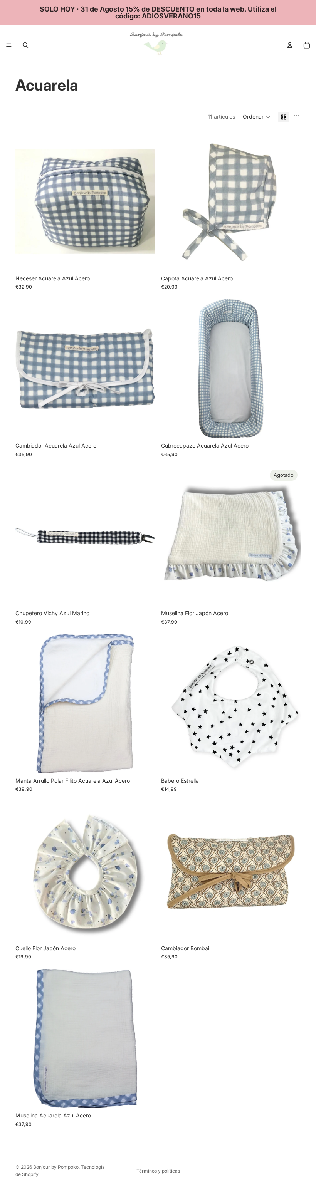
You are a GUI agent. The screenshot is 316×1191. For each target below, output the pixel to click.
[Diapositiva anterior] (27, 871)
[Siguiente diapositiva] (143, 871)
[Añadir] (143, 259)
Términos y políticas (158, 1171)
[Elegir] (289, 259)
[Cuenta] (289, 45)
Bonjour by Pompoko (56, 1167)
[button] (257, 117)
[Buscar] (25, 45)
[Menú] (9, 45)
